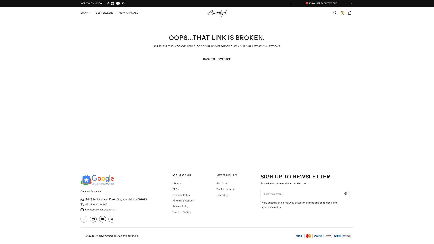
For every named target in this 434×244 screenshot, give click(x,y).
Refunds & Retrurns (183, 200)
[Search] (335, 12)
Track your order (225, 189)
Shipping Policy (181, 195)
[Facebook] (108, 3)
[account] (342, 12)
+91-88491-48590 (96, 204)
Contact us (222, 195)
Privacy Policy (180, 206)
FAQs (175, 189)
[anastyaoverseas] (217, 12)
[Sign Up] (345, 194)
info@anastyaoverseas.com (100, 209)
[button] (291, 3)
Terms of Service (181, 212)
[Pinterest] (123, 3)
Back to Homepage (217, 59)
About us (177, 183)
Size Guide (222, 183)
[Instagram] (112, 3)
